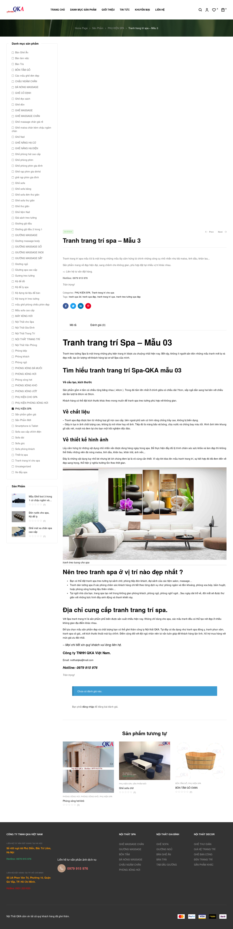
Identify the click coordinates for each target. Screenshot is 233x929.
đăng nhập (88, 706)
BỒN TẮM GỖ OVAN (186, 787)
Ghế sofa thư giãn (25, 200)
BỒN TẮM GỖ (181, 783)
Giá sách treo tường (26, 217)
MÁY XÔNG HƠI (24, 316)
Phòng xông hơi (23, 379)
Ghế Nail (20, 136)
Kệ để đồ (20, 281)
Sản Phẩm (97, 28)
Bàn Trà (19, 64)
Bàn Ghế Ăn (21, 52)
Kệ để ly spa (21, 287)
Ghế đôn (20, 104)
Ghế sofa (20, 183)
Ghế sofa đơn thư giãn (27, 194)
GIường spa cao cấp (26, 269)
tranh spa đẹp (89, 296)
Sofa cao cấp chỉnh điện (28, 431)
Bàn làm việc (22, 58)
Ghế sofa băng (23, 188)
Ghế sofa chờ (126, 788)
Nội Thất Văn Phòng (26, 345)
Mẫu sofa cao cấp (24, 310)
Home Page (81, 28)
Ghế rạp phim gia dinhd (28, 171)
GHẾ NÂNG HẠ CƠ (25, 142)
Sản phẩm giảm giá (25, 414)
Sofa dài (19, 437)
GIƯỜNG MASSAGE (26, 235)
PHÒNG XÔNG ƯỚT (26, 391)
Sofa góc (20, 443)
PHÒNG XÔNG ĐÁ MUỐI (28, 368)
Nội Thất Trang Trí (25, 333)
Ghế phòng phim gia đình (29, 165)
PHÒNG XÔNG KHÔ (90, 796)
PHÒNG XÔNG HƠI (71, 796)
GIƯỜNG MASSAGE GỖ (28, 246)
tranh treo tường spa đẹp (128, 296)
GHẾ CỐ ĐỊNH (23, 93)
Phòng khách (22, 356)
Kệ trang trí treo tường (27, 298)
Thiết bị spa (21, 454)
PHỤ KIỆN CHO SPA (26, 397)
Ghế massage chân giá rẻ (29, 121)
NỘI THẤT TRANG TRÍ (27, 339)
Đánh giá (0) (97, 325)
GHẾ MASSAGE (24, 110)
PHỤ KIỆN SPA (116, 28)
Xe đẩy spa (21, 472)
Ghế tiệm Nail (22, 212)
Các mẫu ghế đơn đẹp (27, 75)
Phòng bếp (21, 350)
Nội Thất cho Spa (24, 321)
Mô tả (73, 325)
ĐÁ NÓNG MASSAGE (26, 87)
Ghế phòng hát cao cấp (28, 154)
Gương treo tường (25, 275)
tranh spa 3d (75, 296)
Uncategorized (23, 466)
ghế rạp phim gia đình (27, 177)
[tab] (73, 324)
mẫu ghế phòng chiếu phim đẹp (32, 304)
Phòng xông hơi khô (73, 801)
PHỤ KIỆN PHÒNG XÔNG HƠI (31, 402)
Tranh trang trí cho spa (103, 292)
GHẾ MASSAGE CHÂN (27, 116)
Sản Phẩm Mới (139, 783)
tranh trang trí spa (106, 296)
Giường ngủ (21, 264)
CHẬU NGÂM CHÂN (26, 81)
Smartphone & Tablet (26, 425)
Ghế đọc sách (22, 98)
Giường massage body (27, 241)
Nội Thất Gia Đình (25, 327)
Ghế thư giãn (22, 206)
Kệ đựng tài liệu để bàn (27, 293)
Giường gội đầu (23, 223)
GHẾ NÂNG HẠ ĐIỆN (26, 148)
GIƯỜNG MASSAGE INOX (29, 252)
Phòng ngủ (21, 362)
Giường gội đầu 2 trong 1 (28, 229)
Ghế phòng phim (24, 160)
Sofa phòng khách (25, 449)
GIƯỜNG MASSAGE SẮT (28, 258)
